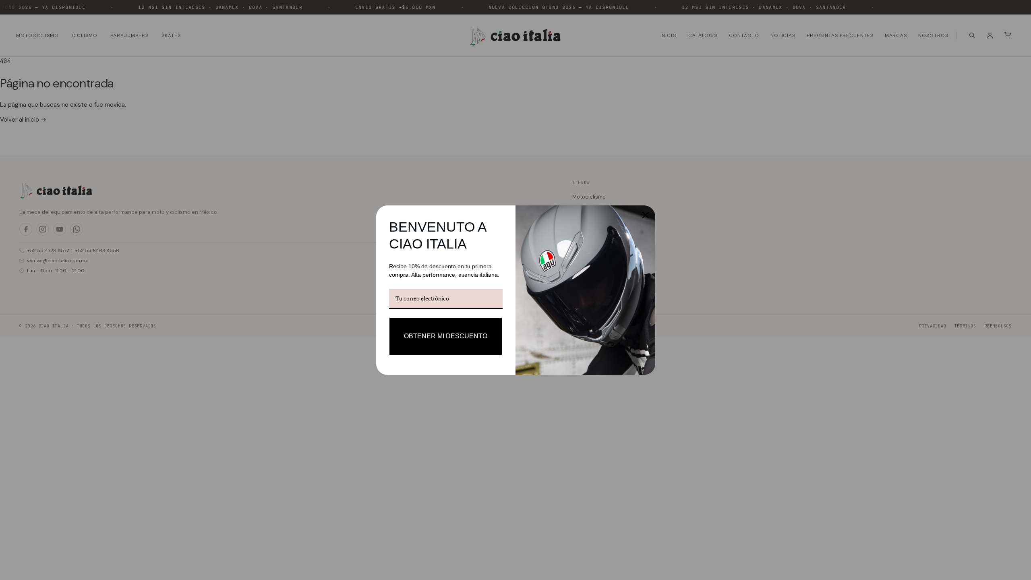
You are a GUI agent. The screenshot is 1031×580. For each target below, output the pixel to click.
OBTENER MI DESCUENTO (445, 336)
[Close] (645, 215)
